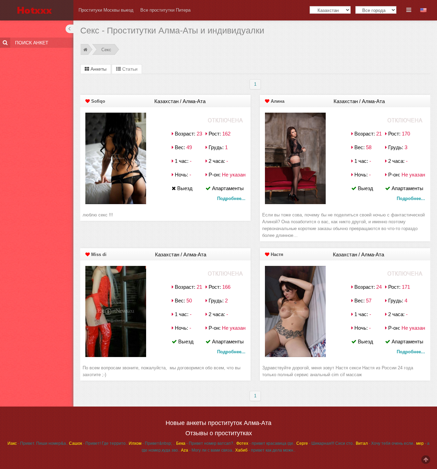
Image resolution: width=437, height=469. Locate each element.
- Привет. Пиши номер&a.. (38, 443)
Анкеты (98, 69)
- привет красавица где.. (265, 443)
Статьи (129, 69)
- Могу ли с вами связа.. (207, 450)
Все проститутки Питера (165, 10)
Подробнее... (231, 198)
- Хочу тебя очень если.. (385, 443)
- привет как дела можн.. (265, 450)
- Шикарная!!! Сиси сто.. (325, 443)
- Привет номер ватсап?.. (205, 443)
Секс (106, 49)
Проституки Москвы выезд (106, 10)
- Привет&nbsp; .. (152, 443)
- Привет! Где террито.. (98, 443)
